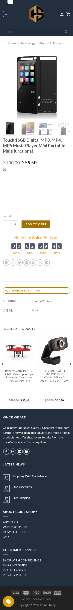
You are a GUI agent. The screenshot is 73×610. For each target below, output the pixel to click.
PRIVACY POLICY (15, 575)
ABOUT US (10, 522)
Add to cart (35, 224)
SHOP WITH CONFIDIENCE (22, 560)
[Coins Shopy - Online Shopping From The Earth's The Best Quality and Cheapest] (36, 13)
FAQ (6, 536)
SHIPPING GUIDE (15, 565)
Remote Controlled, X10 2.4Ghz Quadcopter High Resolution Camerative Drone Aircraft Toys (19, 375)
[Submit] (66, 32)
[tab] (36, 290)
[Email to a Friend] (26, 262)
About (26, 599)
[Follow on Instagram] (13, 451)
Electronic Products (52, 43)
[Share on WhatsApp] (6, 262)
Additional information (22, 290)
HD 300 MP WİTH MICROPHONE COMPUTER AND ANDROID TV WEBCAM (54, 375)
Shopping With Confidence (30, 476)
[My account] (62, 14)
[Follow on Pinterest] (26, 451)
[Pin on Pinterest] (33, 262)
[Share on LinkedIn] (47, 262)
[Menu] (6, 14)
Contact (38, 599)
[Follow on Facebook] (6, 451)
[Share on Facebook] (13, 262)
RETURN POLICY (14, 570)
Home (12, 43)
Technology (27, 43)
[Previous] (8, 85)
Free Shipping (21, 497)
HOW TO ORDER (14, 531)
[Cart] (68, 14)
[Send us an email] (20, 451)
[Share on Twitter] (20, 262)
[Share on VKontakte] (40, 262)
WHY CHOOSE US (15, 527)
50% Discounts (22, 487)
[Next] (64, 85)
